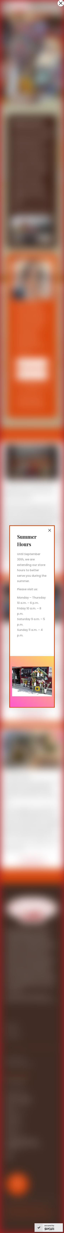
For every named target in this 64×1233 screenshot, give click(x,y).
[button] (61, 3)
